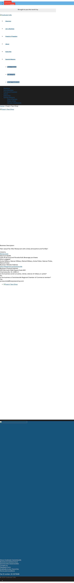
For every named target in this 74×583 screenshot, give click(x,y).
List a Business (9, 29)
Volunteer (8, 2)
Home (2, 106)
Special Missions (10, 59)
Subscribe (8, 51)
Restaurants (4, 254)
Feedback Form (5, 567)
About (7, 44)
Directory (8, 21)
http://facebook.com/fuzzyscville (11, 266)
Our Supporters (9, 4)
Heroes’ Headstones (13, 82)
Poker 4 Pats (11, 74)
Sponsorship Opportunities (9, 563)
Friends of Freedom (11, 36)
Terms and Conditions (7, 571)
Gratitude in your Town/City (9, 569)
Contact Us (4, 565)
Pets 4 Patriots (11, 67)
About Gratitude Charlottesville (10, 560)
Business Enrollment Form (9, 562)
